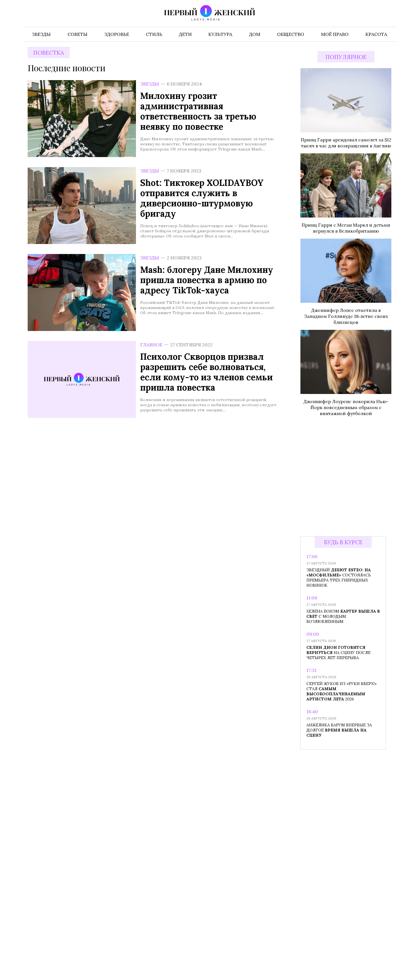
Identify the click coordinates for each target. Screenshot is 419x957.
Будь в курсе (343, 542)
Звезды (149, 84)
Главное (151, 344)
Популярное (346, 56)
